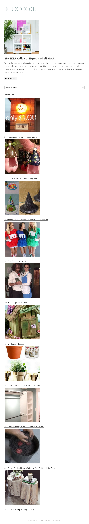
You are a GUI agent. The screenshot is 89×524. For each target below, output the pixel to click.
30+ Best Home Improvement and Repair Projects (24, 426)
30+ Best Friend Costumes (15, 261)
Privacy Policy (56, 521)
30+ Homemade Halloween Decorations (20, 137)
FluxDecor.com (45, 521)
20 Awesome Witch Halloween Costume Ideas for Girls (26, 219)
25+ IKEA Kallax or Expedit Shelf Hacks (30, 58)
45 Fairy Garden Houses (14, 344)
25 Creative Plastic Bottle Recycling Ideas (21, 178)
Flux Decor (44, 9)
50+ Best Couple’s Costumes (16, 302)
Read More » (10, 79)
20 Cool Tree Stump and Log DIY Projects (20, 509)
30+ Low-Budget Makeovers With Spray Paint (22, 385)
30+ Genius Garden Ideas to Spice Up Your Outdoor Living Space (30, 468)
